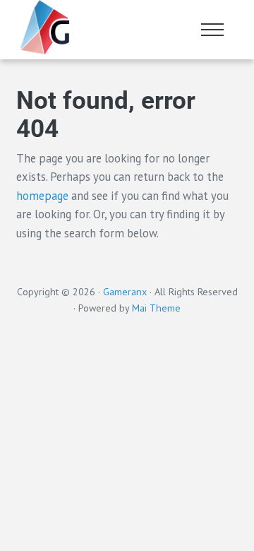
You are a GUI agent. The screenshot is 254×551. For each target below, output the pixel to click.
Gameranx (125, 291)
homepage (42, 195)
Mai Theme (156, 308)
